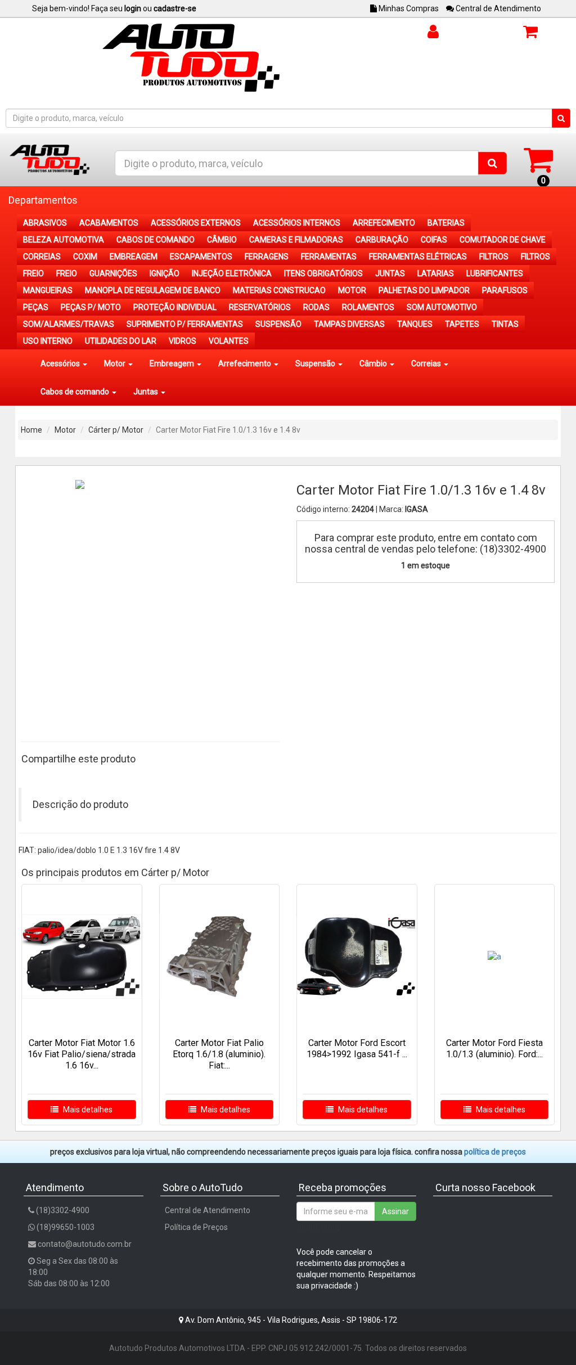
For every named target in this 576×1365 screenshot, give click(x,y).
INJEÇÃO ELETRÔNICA (232, 273)
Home (31, 429)
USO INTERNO (48, 340)
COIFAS (434, 239)
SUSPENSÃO (278, 324)
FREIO (33, 273)
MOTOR (352, 290)
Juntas (146, 391)
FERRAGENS (267, 256)
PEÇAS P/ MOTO (91, 307)
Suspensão (316, 363)
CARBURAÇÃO (382, 239)
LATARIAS (435, 273)
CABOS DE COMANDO (155, 239)
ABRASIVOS (45, 222)
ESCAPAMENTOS (201, 256)
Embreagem (173, 363)
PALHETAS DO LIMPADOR (424, 290)
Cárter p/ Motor (115, 429)
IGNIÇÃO (164, 273)
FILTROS (493, 256)
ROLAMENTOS (368, 307)
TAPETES (462, 324)
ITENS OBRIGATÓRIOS (323, 273)
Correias (427, 363)
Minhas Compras (408, 8)
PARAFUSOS (505, 290)
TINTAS (505, 324)
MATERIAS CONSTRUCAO (279, 290)
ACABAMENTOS (108, 222)
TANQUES (415, 324)
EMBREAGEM (134, 256)
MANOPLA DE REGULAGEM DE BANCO (152, 290)
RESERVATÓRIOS (260, 307)
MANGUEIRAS (48, 290)
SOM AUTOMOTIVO (442, 307)
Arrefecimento (245, 363)
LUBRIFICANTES (494, 273)
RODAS (316, 307)
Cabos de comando (75, 391)
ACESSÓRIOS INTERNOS (296, 222)
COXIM (85, 256)
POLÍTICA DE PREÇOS (495, 1151)
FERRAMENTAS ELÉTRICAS (418, 256)
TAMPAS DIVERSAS (349, 324)
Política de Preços (196, 1227)
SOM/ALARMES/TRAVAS (68, 324)
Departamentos (43, 200)
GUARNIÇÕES (113, 273)
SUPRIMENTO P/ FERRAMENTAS (185, 324)
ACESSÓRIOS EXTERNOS (196, 222)
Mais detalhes (86, 1109)
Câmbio (374, 363)
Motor (115, 363)
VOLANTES (229, 340)
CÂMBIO (222, 239)
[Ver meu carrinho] (538, 159)
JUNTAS (390, 273)
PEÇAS (35, 307)
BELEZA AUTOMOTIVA (63, 239)
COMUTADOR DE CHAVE (503, 239)
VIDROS (182, 340)
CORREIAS (42, 256)
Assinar (395, 1211)
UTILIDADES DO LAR (120, 340)
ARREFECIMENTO (384, 222)
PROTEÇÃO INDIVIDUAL (175, 307)
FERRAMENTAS (329, 256)
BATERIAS (446, 222)
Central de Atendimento (497, 8)
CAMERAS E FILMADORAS (296, 239)
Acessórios (61, 363)
